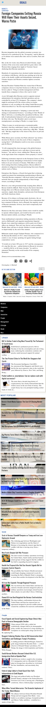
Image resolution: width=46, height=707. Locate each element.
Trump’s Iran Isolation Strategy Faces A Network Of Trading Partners (22, 469)
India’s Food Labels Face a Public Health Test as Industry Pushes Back (21, 524)
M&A (2, 311)
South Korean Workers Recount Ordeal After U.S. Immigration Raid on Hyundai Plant (19, 654)
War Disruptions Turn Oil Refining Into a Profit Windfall (21, 426)
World (2, 329)
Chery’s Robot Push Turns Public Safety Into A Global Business (20, 447)
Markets (3, 303)
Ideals (23, 2)
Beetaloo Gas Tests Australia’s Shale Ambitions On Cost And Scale (23, 414)
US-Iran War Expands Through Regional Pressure (19, 582)
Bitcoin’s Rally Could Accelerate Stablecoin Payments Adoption (20, 513)
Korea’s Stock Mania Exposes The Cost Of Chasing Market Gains (22, 403)
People (3, 318)
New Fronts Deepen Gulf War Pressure (15, 552)
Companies (4, 307)
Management (5, 321)
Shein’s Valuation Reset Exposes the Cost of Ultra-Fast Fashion (21, 458)
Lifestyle (3, 325)
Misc (2, 332)
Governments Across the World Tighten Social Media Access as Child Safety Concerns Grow (23, 480)
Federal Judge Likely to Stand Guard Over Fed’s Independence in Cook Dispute (18, 672)
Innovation (4, 314)
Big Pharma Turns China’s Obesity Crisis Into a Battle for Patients (22, 436)
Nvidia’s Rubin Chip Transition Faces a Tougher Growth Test (22, 492)
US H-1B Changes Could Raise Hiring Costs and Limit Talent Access (22, 502)
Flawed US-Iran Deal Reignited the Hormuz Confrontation (22, 597)
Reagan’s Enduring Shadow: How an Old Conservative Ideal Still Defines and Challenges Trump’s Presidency (22, 637)
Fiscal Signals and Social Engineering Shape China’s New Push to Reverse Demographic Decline (21, 620)
